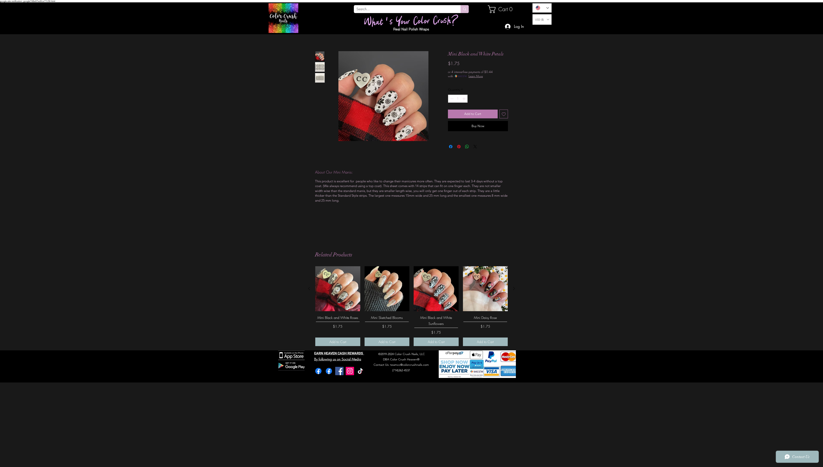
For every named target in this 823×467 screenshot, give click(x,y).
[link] (502, 9)
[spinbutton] (457, 99)
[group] (411, 306)
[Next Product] (514, 288)
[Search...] (465, 9)
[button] (542, 19)
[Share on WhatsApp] (467, 146)
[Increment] (464, 99)
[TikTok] (360, 371)
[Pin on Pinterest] (458, 146)
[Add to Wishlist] (503, 114)
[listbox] (542, 19)
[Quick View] (337, 288)
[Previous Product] (309, 288)
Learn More (476, 76)
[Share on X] (475, 146)
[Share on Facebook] (450, 146)
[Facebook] (318, 371)
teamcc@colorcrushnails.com (409, 365)
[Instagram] (350, 371)
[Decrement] (451, 99)
